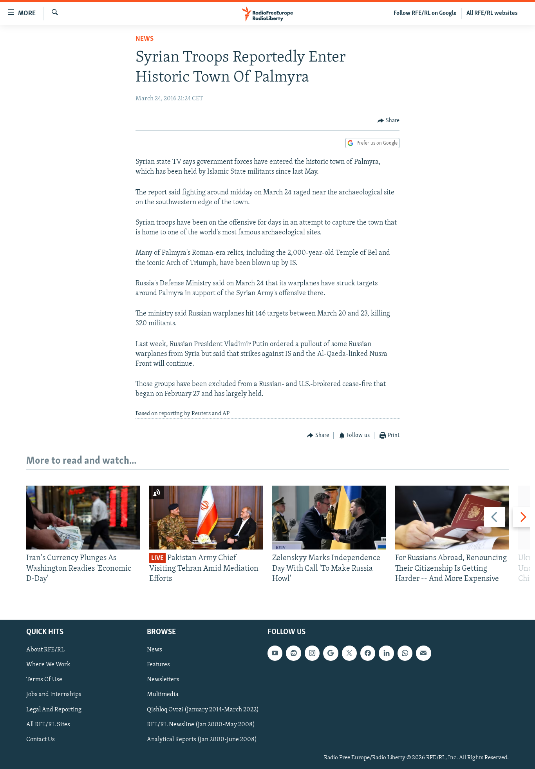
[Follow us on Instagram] (312, 653)
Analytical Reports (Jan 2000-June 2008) (202, 739)
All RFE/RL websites (492, 13)
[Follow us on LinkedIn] (386, 653)
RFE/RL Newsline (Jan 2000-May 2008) (201, 725)
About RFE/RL (45, 650)
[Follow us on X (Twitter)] (349, 653)
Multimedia (163, 695)
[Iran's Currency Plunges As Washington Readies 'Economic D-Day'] (83, 518)
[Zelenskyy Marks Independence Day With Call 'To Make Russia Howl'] (329, 518)
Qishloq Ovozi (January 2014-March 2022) (203, 710)
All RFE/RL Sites (48, 725)
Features (158, 665)
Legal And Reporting (53, 710)
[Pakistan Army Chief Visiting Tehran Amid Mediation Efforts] (206, 518)
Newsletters (163, 680)
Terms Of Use (44, 680)
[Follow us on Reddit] (293, 653)
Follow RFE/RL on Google (425, 13)
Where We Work (48, 665)
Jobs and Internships (53, 695)
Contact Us (40, 739)
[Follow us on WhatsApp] (405, 653)
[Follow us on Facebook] (367, 653)
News (145, 39)
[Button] (388, 121)
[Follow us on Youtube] (275, 653)
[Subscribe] (423, 653)
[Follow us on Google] (330, 653)
